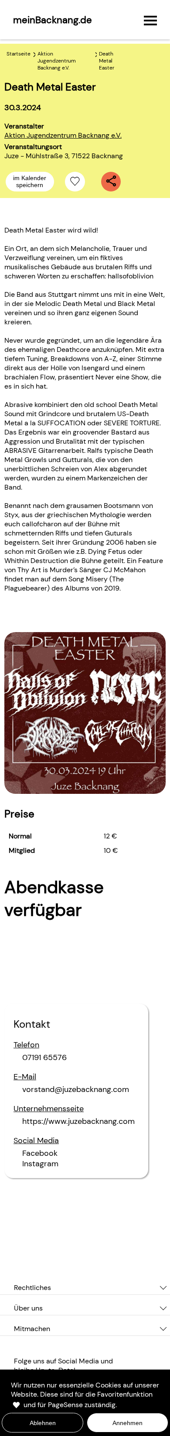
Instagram (40, 1163)
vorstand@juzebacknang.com (75, 1089)
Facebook (40, 1153)
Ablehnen (43, 1422)
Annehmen (127, 1422)
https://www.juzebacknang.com (78, 1121)
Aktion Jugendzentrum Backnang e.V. (63, 135)
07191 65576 (44, 1057)
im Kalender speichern (29, 181)
